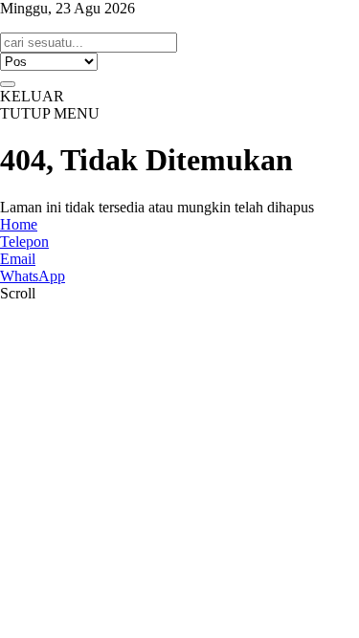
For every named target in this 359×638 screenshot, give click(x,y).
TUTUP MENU (50, 113)
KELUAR (32, 96)
